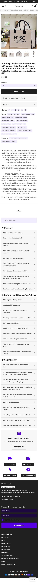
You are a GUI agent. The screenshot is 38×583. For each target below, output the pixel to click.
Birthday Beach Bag (19, 124)
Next (35, 31)
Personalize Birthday (9, 134)
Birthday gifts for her (9, 141)
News (3, 561)
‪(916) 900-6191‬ (7, 499)
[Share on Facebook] (9, 110)
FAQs (3, 540)
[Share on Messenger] (25, 110)
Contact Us (4, 537)
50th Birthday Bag (21, 117)
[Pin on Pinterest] (15, 110)
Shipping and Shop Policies (9, 558)
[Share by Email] (22, 110)
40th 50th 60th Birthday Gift (18, 138)
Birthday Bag (6, 124)
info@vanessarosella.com (11, 496)
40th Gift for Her (7, 117)
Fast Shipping (10, 464)
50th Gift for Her (22, 120)
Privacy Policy (5, 543)
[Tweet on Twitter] (12, 110)
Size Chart (4, 552)
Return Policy (5, 549)
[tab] (19, 104)
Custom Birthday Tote (25, 130)
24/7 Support (28, 464)
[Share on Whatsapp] (18, 110)
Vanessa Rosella (24, 571)
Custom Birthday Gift (8, 130)
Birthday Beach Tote (8, 127)
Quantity (4, 82)
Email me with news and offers (11, 520)
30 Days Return (10, 476)
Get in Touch (19, 447)
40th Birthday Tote (28, 114)
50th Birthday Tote (8, 120)
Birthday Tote (22, 127)
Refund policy (5, 546)
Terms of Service (6, 555)
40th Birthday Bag (13, 114)
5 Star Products (28, 476)
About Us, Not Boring (8, 564)
